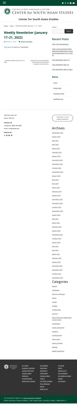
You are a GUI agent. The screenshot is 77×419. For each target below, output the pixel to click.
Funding (54, 306)
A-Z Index (25, 366)
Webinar (54, 347)
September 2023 (57, 211)
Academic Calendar (28, 368)
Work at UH (44, 389)
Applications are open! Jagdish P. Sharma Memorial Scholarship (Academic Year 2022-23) (39, 62)
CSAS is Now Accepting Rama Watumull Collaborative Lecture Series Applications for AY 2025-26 (62, 52)
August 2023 (56, 215)
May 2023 (55, 219)
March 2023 (56, 223)
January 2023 (56, 231)
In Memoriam (56, 310)
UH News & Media (46, 381)
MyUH (60, 368)
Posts (11, 26)
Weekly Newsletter (26, 42)
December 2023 (57, 199)
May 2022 (55, 246)
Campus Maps (26, 373)
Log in (55, 83)
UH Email (61, 366)
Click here (7, 47)
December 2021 (57, 266)
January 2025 (56, 156)
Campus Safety (45, 376)
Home (6, 26)
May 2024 (55, 180)
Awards (54, 286)
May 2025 (55, 141)
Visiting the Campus (28, 381)
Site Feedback (62, 373)
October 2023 (56, 207)
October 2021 (56, 274)
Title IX (42, 379)
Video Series (56, 339)
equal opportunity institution (32, 398)
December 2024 (57, 160)
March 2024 (56, 188)
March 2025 (56, 148)
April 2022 (55, 250)
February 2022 (56, 258)
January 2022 (56, 262)
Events (54, 298)
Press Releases (45, 384)
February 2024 (56, 191)
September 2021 (57, 278)
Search (54, 27)
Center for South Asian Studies (38, 19)
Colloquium (55, 290)
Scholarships (56, 324)
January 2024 (56, 195)
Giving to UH (62, 371)
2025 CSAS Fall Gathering (60, 44)
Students (55, 331)
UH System (61, 381)
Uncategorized (57, 335)
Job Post (55, 314)
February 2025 (56, 152)
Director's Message (58, 294)
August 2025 (56, 137)
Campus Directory (28, 371)
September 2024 (57, 172)
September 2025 (57, 133)
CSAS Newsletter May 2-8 (60, 65)
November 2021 (57, 270)
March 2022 (56, 254)
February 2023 (56, 227)
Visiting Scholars (57, 343)
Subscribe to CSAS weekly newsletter (63, 118)
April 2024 (55, 184)
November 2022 (57, 235)
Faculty (54, 302)
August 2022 (56, 242)
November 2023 (57, 203)
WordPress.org (58, 99)
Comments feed (58, 94)
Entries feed (57, 88)
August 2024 (56, 176)
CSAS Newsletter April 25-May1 (62, 69)
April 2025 (55, 144)
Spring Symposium (58, 328)
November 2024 (57, 164)
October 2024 (56, 168)
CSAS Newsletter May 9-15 (61, 60)
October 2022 (56, 238)
